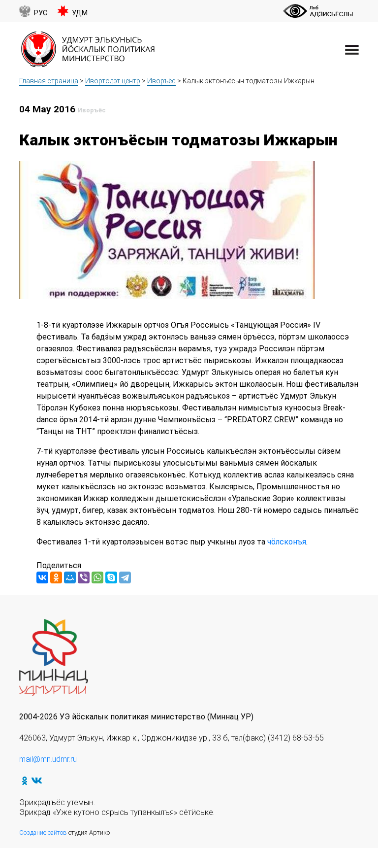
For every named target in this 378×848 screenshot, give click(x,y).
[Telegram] (125, 577)
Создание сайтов (43, 832)
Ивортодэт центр (112, 81)
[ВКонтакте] (42, 577)
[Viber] (84, 577)
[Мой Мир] (70, 577)
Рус (40, 13)
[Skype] (111, 577)
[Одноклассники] (56, 577)
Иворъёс (161, 81)
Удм (80, 13)
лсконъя (291, 541)
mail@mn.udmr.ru (48, 759)
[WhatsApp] (97, 577)
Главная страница (48, 81)
